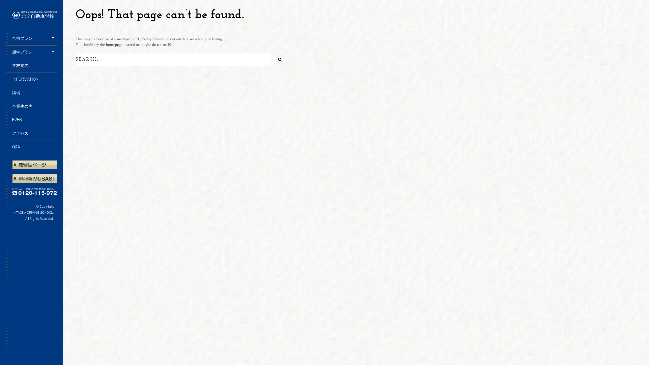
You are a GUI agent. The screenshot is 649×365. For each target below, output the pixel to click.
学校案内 (20, 65)
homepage (114, 44)
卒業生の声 (22, 106)
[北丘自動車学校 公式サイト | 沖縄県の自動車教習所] (34, 17)
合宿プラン (22, 38)
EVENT (18, 119)
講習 (16, 92)
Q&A (16, 146)
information (25, 79)
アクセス (20, 133)
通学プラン (22, 52)
